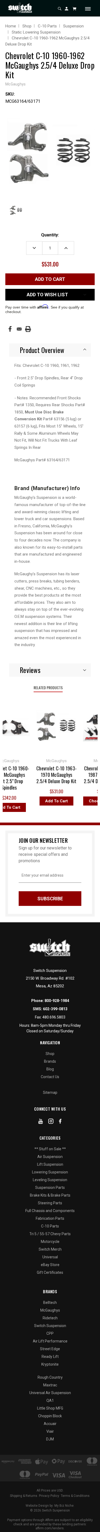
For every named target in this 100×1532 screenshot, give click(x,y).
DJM (50, 1439)
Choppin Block (50, 1416)
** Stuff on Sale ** (50, 1149)
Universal (50, 1257)
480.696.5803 (53, 1017)
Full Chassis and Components (50, 1211)
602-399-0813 (55, 1009)
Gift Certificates (50, 1272)
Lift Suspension (50, 1164)
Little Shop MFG (50, 1408)
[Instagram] (51, 1122)
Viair (50, 1431)
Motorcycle (50, 1241)
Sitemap (50, 1092)
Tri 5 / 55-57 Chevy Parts (50, 1234)
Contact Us (50, 1077)
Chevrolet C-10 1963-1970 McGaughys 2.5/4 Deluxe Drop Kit (54, 775)
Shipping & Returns (23, 1496)
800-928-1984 (57, 1001)
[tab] (50, 350)
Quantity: (50, 234)
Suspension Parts (50, 1187)
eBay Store (50, 1265)
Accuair (50, 1424)
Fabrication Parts (50, 1218)
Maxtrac (50, 1385)
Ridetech (50, 1318)
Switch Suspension (50, 1326)
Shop (50, 1054)
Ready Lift (50, 1356)
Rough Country (50, 1377)
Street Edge (50, 1349)
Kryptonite (50, 1364)
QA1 (50, 1400)
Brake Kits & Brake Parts (50, 1195)
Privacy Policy (49, 1496)
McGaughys (50, 1310)
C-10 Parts (50, 1226)
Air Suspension (50, 1157)
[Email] (19, 329)
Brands (50, 1061)
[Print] (28, 329)
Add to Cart (53, 801)
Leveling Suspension (50, 1180)
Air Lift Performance (50, 1341)
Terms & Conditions (75, 1496)
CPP (50, 1333)
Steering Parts (50, 1203)
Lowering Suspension (50, 1172)
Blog (50, 1069)
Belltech (50, 1302)
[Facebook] (10, 329)
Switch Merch (50, 1249)
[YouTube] (40, 1122)
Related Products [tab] (48, 687)
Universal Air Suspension (50, 1393)
